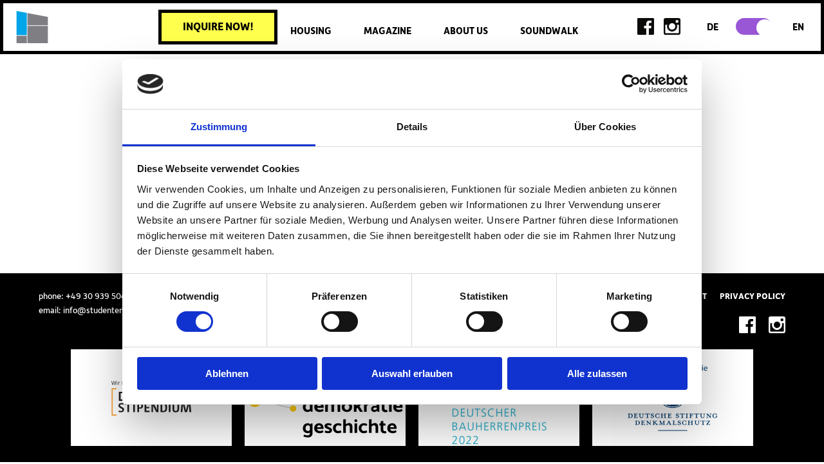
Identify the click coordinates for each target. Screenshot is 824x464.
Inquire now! (218, 27)
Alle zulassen (597, 373)
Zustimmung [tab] (219, 126)
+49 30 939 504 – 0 (103, 296)
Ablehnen (226, 373)
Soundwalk (549, 31)
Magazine (387, 31)
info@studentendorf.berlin (112, 310)
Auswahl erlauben (412, 373)
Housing (311, 31)
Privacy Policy (752, 296)
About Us (466, 31)
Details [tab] (412, 126)
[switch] (339, 321)
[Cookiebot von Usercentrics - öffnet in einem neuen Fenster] (631, 83)
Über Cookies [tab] (605, 126)
